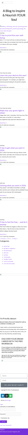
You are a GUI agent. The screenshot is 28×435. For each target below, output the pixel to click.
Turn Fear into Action (9, 263)
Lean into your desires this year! (13, 75)
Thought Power (8, 259)
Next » (16, 238)
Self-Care (6, 253)
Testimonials (7, 257)
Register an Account (5, 434)
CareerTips (6, 246)
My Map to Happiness (9, 248)
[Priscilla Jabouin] (7, 4)
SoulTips (6, 255)
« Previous (3, 238)
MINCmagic (8, 400)
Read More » (3, 47)
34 (13, 238)
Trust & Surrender (8, 261)
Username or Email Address (7, 406)
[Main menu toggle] (24, 4)
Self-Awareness (8, 250)
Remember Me (5, 418)
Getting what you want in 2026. (13, 185)
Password (2, 414)
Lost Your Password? (6, 425)
